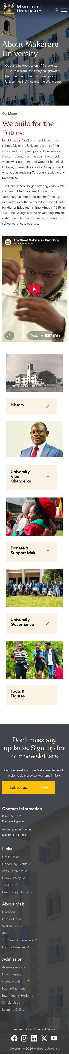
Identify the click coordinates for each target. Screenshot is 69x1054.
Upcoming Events (14, 864)
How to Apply (11, 974)
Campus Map (11, 878)
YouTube (54, 1038)
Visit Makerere (12, 926)
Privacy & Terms (44, 1029)
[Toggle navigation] (64, 10)
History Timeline (13, 947)
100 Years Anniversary (17, 940)
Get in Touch (11, 857)
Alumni (7, 933)
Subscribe (18, 787)
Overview (9, 912)
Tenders (7, 885)
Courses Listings (13, 981)
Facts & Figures (13, 919)
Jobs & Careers (12, 871)
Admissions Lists (13, 967)
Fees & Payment (13, 988)
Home (6, 34)
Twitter (44, 1038)
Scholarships (11, 1002)
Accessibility (22, 1029)
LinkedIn (34, 1038)
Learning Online (13, 1009)
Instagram (24, 1038)
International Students (17, 995)
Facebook (14, 1038)
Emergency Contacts (17, 892)
